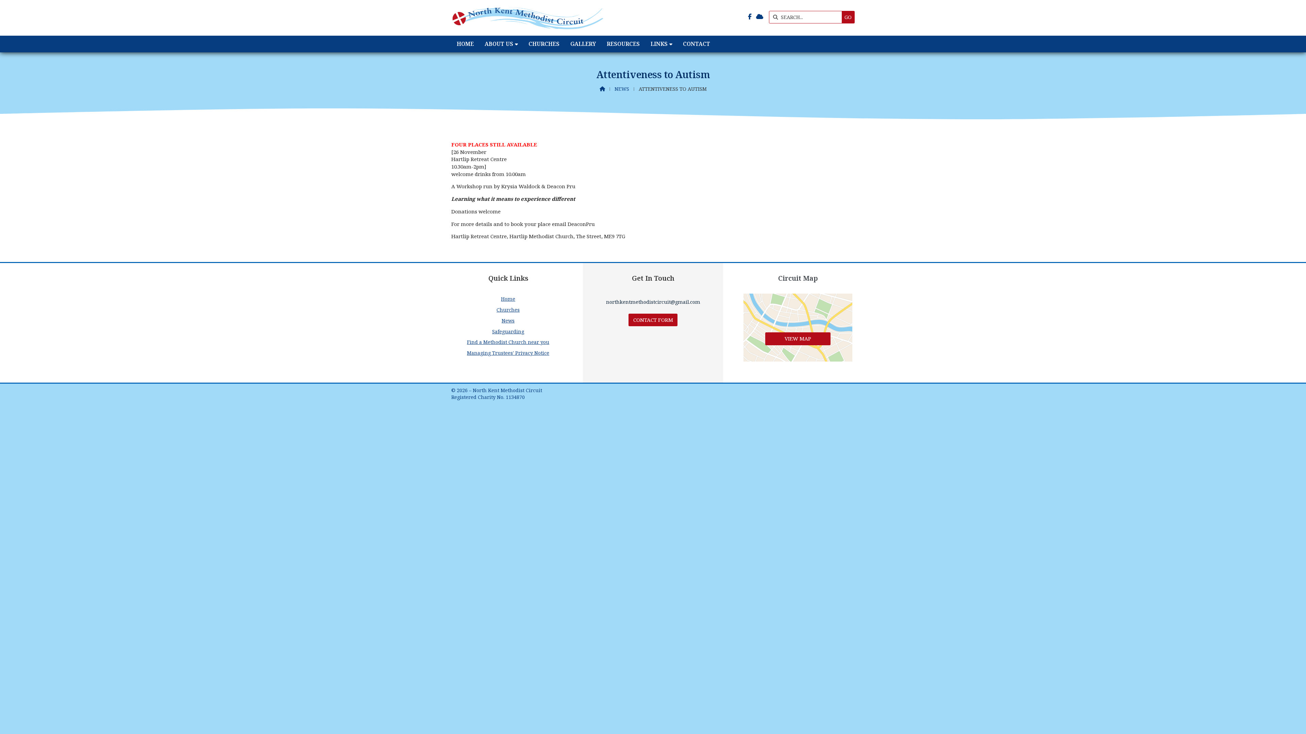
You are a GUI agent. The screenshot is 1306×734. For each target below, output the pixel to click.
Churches (508, 310)
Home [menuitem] (465, 44)
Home (508, 299)
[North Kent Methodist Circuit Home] (527, 18)
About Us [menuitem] (499, 44)
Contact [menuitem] (696, 44)
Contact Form (653, 319)
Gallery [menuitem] (583, 44)
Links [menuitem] (659, 44)
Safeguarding (508, 331)
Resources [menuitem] (623, 44)
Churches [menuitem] (544, 44)
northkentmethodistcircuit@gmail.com (653, 302)
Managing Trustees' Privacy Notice (508, 353)
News (622, 89)
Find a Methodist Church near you (508, 342)
